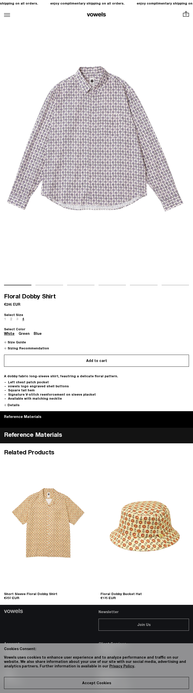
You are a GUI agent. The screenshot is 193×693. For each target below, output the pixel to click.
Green (24, 334)
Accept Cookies (96, 683)
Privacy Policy (121, 666)
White (9, 334)
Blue (38, 334)
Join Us (144, 625)
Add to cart (96, 361)
